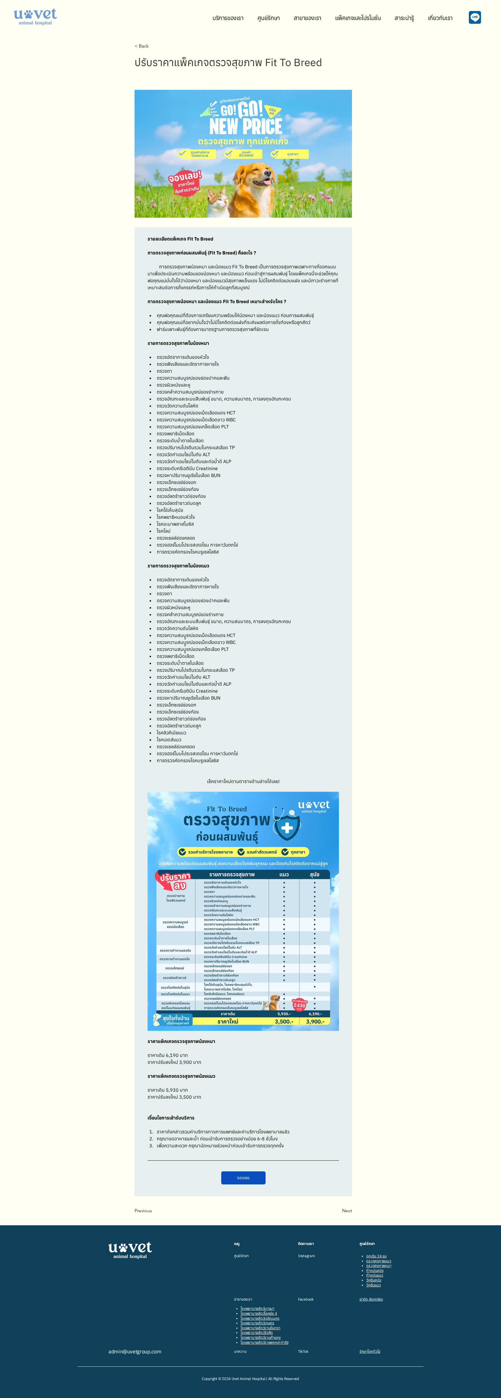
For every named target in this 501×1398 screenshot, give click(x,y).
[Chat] (475, 17)
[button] (228, 18)
